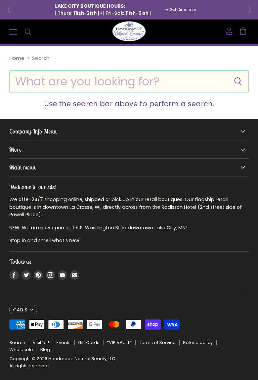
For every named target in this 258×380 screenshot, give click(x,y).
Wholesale (21, 349)
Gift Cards (88, 342)
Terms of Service (157, 342)
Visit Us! (41, 342)
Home (17, 58)
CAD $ (20, 309)
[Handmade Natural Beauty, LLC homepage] (129, 31)
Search (17, 342)
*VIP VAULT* (119, 342)
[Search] (237, 81)
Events (63, 342)
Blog (45, 349)
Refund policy (198, 342)
